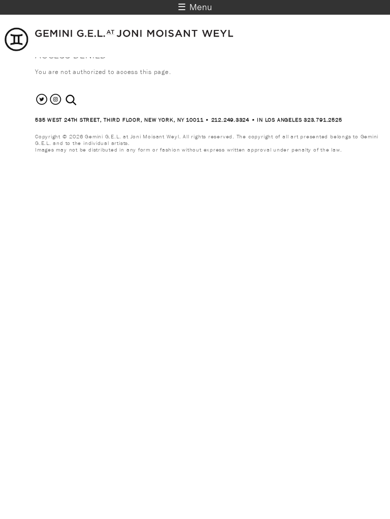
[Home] (119, 49)
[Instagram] (55, 103)
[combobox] (82, 100)
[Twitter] (42, 103)
